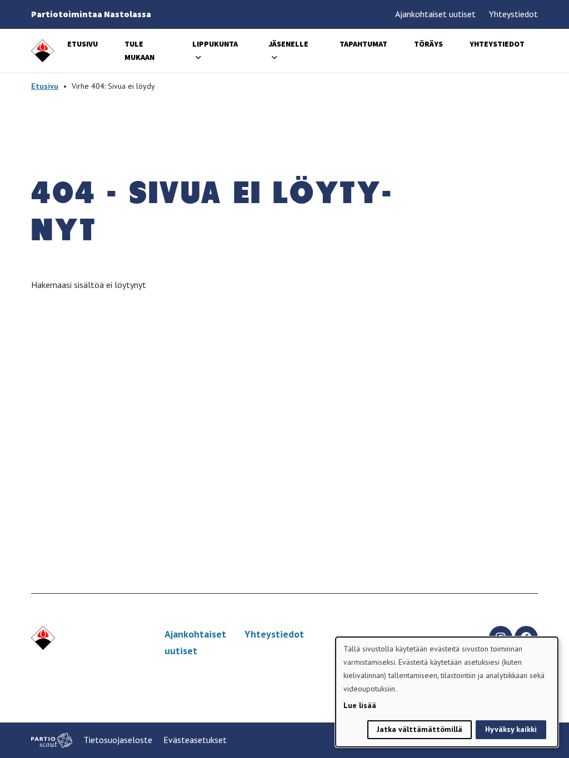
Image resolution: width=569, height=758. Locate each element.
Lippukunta (215, 44)
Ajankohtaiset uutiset (435, 13)
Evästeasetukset (195, 739)
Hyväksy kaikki (511, 729)
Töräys (428, 44)
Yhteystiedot (513, 13)
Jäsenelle (288, 44)
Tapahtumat (363, 44)
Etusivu (82, 44)
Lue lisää (359, 705)
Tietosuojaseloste (117, 739)
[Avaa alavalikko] (198, 57)
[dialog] (447, 692)
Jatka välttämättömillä (419, 729)
